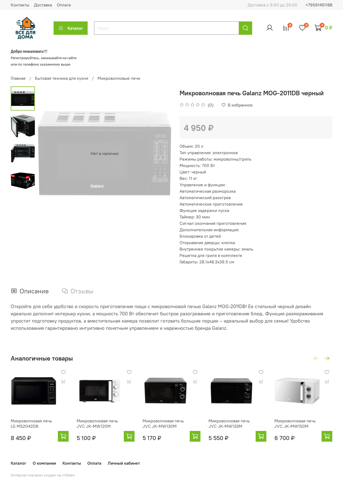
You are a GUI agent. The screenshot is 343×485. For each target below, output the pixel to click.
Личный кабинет (124, 463)
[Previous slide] (48, 153)
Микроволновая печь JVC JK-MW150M (295, 423)
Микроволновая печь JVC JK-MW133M (229, 423)
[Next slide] (160, 153)
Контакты (20, 4)
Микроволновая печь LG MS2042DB (31, 423)
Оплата (64, 4)
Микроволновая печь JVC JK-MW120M (97, 423)
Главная (18, 78)
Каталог (75, 28)
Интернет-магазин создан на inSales (43, 475)
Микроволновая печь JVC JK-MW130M (163, 423)
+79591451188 (318, 4)
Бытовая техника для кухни (61, 78)
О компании (44, 463)
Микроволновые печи (119, 78)
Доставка (43, 4)
